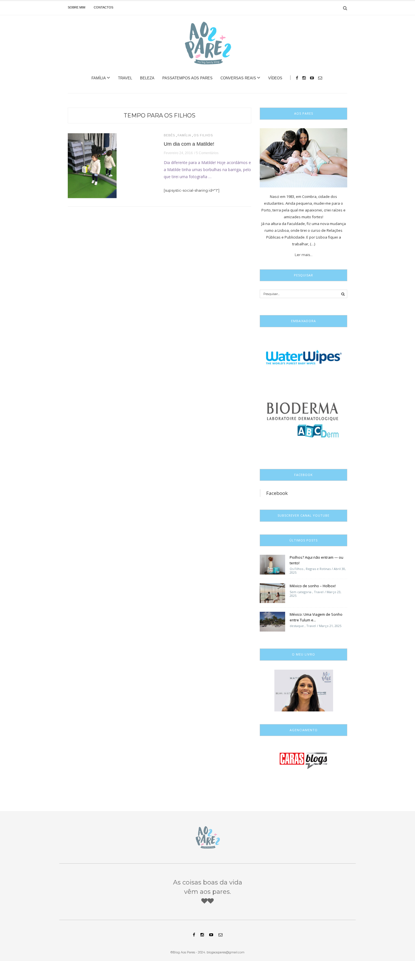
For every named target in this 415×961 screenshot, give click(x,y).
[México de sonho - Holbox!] (272, 593)
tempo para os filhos (159, 115)
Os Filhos (203, 135)
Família (98, 78)
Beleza (147, 78)
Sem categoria (300, 592)
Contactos (103, 7)
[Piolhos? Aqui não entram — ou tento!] (272, 564)
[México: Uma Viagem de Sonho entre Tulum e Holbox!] (272, 621)
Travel (125, 78)
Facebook (277, 493)
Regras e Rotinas (318, 569)
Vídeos (275, 78)
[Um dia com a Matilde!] (92, 165)
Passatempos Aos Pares (187, 78)
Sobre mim (76, 7)
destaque (297, 626)
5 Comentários (207, 153)
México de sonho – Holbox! (313, 585)
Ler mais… (304, 254)
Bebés (169, 135)
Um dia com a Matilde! (189, 144)
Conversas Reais (238, 78)
